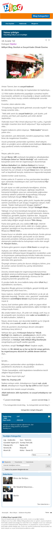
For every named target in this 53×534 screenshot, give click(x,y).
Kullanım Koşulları (25, 512)
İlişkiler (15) (24, 445)
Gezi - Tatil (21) (25, 440)
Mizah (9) (6, 450)
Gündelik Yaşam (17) (11, 443)
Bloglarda (7, 462)
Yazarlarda (18, 462)
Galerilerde (29, 462)
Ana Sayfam (10, 23)
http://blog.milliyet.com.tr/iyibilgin (15, 35)
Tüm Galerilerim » (43, 504)
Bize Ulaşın (13, 512)
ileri (49, 40)
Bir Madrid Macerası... (23, 487)
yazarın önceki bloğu (12, 400)
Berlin (16, 495)
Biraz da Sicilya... (21, 478)
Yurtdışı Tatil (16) (26, 443)
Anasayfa (5, 512)
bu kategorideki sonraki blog (37, 405)
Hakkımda (22, 23)
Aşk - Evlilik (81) (9, 440)
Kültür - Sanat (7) (26, 450)
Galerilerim (9, 27)
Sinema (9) (7, 448)
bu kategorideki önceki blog (15, 405)
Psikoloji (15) (8, 445)
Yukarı (47, 512)
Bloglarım (34, 23)
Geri (46, 40)
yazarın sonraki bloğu (40, 400)
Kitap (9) (23, 448)
